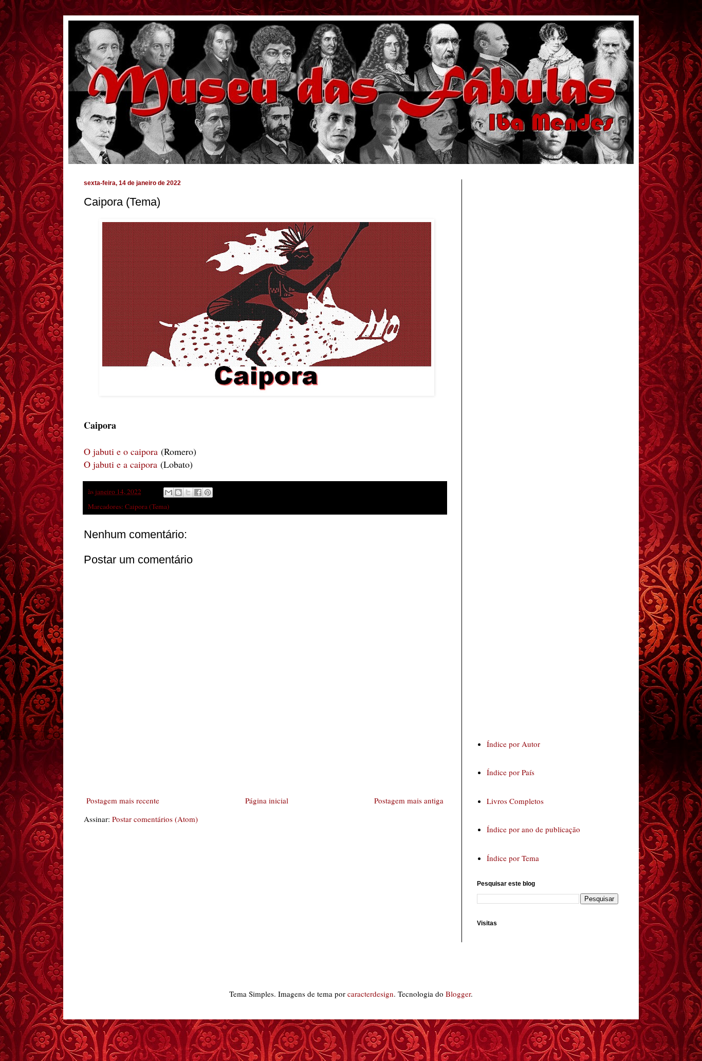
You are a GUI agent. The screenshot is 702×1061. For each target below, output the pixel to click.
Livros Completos (515, 801)
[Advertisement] (554, 449)
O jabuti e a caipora (120, 464)
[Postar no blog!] (178, 492)
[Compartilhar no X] (188, 492)
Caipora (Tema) (147, 506)
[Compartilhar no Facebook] (198, 492)
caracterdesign (370, 994)
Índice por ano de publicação (533, 829)
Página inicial (266, 800)
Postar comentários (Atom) (155, 819)
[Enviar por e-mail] (168, 492)
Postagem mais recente (122, 800)
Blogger (458, 994)
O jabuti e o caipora (121, 451)
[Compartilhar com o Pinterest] (207, 492)
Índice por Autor (513, 744)
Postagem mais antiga (409, 800)
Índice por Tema (513, 858)
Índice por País (510, 772)
